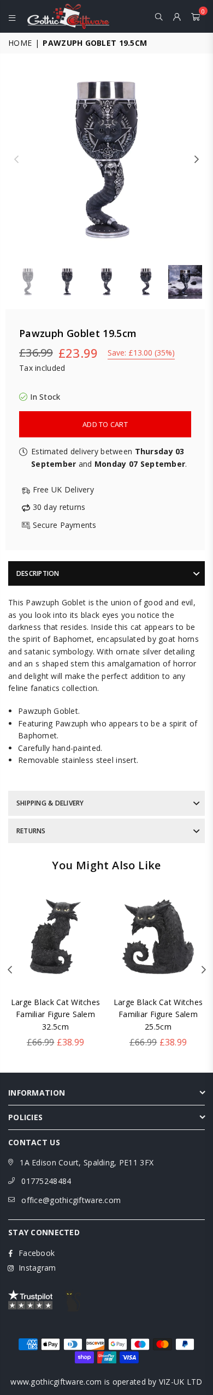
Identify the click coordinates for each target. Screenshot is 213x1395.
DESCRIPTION (38, 573)
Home (20, 43)
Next (196, 160)
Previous (16, 160)
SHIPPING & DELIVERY (50, 803)
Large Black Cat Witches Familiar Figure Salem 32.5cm (55, 1014)
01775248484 (46, 1181)
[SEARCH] (159, 16)
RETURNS (31, 830)
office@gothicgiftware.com (71, 1200)
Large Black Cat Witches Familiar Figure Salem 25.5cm (158, 1014)
